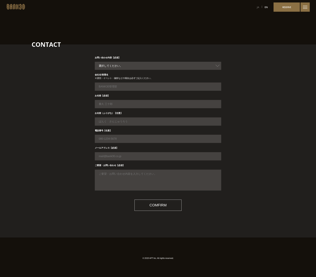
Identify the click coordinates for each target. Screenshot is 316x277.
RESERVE (286, 7)
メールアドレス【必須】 (106, 148)
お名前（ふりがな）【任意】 (109, 113)
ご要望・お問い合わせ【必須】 (110, 165)
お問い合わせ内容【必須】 (107, 57)
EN (266, 7)
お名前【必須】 (102, 95)
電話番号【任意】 (103, 130)
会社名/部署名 (101, 74)
